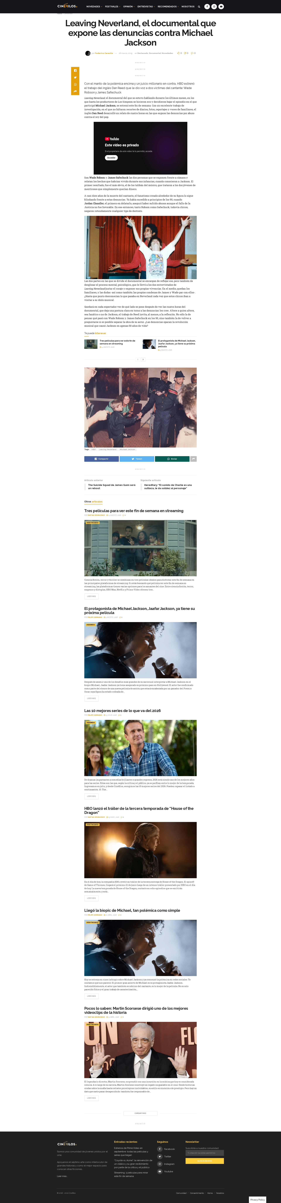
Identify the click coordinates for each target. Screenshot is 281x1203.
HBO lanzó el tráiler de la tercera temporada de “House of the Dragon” (138, 810)
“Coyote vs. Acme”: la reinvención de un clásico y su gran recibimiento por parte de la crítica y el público (133, 1164)
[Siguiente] (143, 359)
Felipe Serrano (95, 617)
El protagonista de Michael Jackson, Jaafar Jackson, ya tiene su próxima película (177, 344)
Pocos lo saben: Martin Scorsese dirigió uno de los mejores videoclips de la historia (136, 1010)
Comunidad (181, 1193)
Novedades (93, 6)
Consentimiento (197, 1193)
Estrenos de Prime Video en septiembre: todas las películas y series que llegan (131, 1151)
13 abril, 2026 (113, 1017)
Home (59, 14)
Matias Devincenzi (96, 515)
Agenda (91, 625)
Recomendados (167, 6)
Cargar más (140, 1113)
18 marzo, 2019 (125, 53)
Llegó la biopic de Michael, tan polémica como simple (132, 910)
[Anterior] (138, 359)
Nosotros (188, 6)
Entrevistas (145, 6)
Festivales (111, 6)
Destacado (68, 14)
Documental (155, 53)
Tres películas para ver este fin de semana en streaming (133, 511)
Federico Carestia (104, 53)
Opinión (128, 6)
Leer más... (62, 1176)
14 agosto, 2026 (107, 347)
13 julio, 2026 (111, 715)
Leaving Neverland (107, 449)
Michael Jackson (127, 449)
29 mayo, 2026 (113, 817)
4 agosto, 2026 (165, 350)
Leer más (91, 596)
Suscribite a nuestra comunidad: (202, 1148)
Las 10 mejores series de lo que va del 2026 (122, 710)
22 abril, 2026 (111, 915)
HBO (94, 449)
